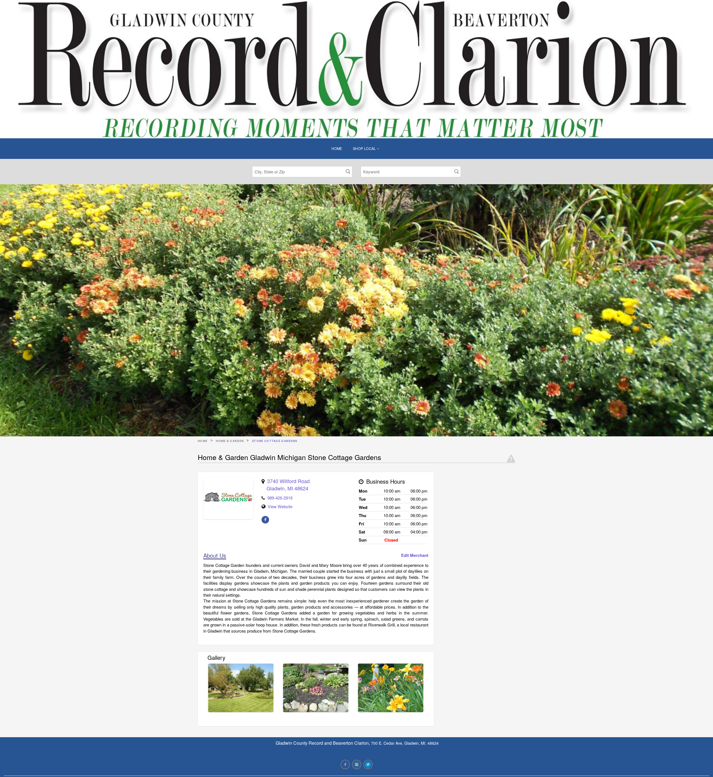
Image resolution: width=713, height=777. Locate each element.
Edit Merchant (414, 555)
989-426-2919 (279, 498)
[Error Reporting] (511, 458)
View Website (280, 506)
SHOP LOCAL (365, 148)
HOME (336, 148)
